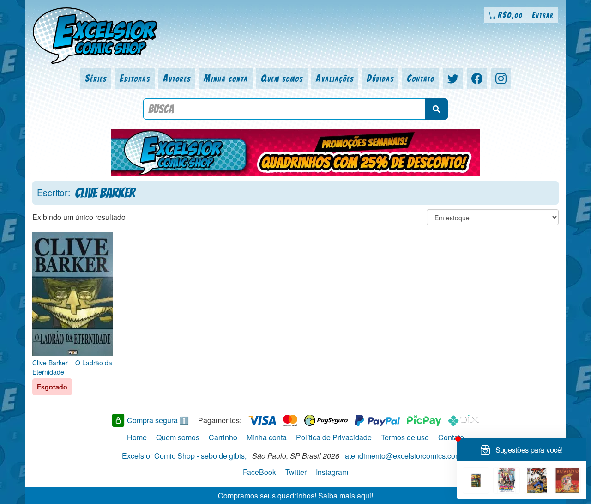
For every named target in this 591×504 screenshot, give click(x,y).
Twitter (296, 472)
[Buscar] (436, 109)
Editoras (135, 78)
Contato (420, 78)
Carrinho (223, 437)
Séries (96, 78)
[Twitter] (453, 78)
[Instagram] (501, 78)
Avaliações (335, 78)
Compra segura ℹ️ (158, 420)
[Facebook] (477, 78)
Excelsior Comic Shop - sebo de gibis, (184, 455)
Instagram (332, 472)
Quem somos (282, 78)
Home (137, 437)
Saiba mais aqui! (345, 495)
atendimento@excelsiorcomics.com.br (407, 455)
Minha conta (226, 78)
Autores (177, 78)
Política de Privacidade (334, 437)
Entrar (543, 15)
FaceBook (259, 472)
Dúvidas (380, 78)
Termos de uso (405, 437)
